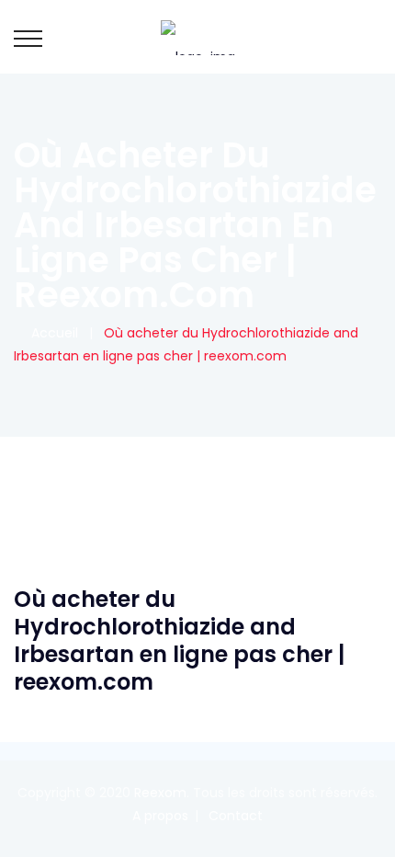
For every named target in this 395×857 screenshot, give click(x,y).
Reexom (160, 792)
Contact (236, 815)
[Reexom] (198, 37)
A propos (160, 815)
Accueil (51, 333)
